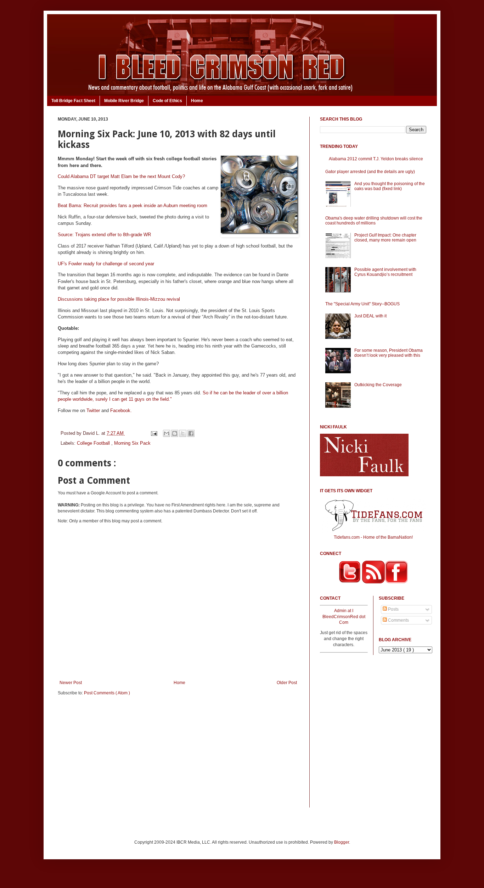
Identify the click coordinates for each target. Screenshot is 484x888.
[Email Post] (153, 433)
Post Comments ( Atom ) (107, 692)
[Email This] (166, 433)
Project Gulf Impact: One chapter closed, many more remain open (385, 238)
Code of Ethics (167, 100)
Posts (393, 609)
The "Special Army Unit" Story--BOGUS (362, 303)
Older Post (287, 682)
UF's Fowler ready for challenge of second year (106, 263)
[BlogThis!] (174, 433)
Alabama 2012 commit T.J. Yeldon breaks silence (376, 158)
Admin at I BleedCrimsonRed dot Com (343, 616)
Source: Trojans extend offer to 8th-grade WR (104, 234)
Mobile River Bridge (124, 100)
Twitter (93, 410)
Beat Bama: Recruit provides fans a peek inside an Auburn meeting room (132, 205)
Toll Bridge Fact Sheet (73, 100)
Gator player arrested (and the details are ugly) (370, 171)
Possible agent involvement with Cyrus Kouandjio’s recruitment (385, 272)
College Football (94, 443)
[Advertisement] (178, 756)
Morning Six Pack (132, 443)
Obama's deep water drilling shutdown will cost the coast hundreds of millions (373, 221)
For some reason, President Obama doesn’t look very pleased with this (388, 353)
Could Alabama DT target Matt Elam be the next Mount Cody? (121, 176)
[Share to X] (182, 433)
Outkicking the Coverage (378, 384)
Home (197, 100)
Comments (398, 620)
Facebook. (121, 410)
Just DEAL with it (370, 315)
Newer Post (71, 682)
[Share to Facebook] (191, 433)
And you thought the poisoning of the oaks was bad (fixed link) (389, 186)
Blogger (341, 842)
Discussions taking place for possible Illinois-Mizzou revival (119, 299)
